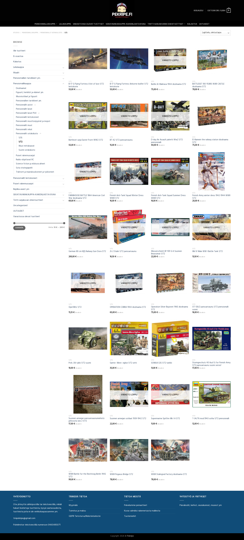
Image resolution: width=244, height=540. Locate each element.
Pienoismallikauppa (45, 24)
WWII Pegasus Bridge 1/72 (121, 474)
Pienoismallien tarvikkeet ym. (27, 78)
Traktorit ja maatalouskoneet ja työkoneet (35, 172)
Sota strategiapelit (24, 168)
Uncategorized (20, 206)
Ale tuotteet (19, 51)
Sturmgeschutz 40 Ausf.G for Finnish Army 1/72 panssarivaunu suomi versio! (211, 364)
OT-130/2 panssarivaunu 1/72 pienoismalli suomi (210, 308)
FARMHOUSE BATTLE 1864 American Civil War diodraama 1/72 (87, 197)
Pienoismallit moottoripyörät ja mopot (33, 121)
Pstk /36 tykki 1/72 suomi (80, 363)
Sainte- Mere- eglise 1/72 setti (123, 363)
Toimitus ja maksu (77, 511)
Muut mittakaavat (26, 146)
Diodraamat (21, 88)
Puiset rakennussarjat (25, 156)
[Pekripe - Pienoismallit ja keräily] (122, 10)
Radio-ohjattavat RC (25, 160)
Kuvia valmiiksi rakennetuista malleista (142, 511)
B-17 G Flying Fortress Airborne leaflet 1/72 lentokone (129, 85)
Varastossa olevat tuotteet (88, 24)
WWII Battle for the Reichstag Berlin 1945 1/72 (87, 475)
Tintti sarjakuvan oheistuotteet (165, 24)
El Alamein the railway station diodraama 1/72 (210, 141)
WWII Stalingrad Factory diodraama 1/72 (169, 474)
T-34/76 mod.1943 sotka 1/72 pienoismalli (210, 419)
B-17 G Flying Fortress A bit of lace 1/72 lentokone (86, 85)
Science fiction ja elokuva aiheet (30, 164)
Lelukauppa (65, 24)
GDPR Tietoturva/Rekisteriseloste (85, 516)
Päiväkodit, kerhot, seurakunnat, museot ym (201, 505)
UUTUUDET (204, 24)
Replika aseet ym (21, 189)
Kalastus (192, 24)
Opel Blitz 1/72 (75, 307)
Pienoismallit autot (24, 105)
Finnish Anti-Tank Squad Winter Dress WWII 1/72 (126, 197)
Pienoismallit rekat (24, 130)
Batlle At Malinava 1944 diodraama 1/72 (168, 84)
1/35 (20, 138)
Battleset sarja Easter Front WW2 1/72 (86, 140)
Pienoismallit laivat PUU (26, 113)
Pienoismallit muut (24, 126)
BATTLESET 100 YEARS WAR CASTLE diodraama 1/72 (208, 85)
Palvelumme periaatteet (135, 505)
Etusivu (16, 32)
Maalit (16, 73)
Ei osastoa (18, 56)
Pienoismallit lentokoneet (27, 117)
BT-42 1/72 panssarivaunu (121, 140)
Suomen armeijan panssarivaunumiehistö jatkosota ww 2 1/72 (86, 420)
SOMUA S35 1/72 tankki (161, 363)
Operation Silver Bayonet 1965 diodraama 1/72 (169, 308)
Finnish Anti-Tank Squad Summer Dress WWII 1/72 (168, 197)
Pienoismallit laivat (24, 109)
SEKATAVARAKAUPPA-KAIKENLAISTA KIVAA (126, 24)
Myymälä (73, 505)
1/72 (20, 142)
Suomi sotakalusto (27, 150)
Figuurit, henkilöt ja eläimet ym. (30, 93)
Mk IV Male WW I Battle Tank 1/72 (207, 251)
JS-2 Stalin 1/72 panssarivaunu (123, 251)
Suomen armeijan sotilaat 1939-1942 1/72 (128, 419)
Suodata (19, 227)
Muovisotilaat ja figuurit (26, 97)
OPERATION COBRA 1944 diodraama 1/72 (128, 307)
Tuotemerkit (130, 516)
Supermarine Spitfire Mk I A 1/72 (165, 419)
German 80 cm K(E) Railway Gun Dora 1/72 (87, 251)
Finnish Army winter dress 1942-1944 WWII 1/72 (211, 197)
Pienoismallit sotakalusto (51, 32)
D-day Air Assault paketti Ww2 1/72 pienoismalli (167, 141)
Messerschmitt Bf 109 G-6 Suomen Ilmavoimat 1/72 (166, 252)
